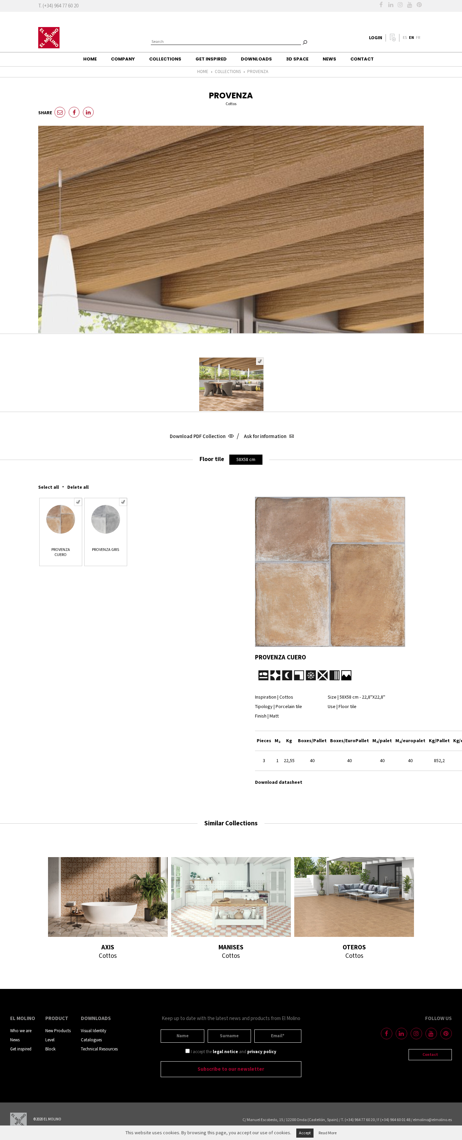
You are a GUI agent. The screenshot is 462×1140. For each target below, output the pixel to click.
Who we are (20, 1031)
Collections (165, 59)
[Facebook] (381, 5)
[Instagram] (400, 5)
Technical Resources (99, 1049)
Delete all (78, 487)
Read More (328, 1133)
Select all (48, 487)
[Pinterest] (419, 5)
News (329, 59)
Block (50, 1049)
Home (90, 59)
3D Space (297, 59)
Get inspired (20, 1049)
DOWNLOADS (256, 59)
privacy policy (261, 1052)
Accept (305, 1133)
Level (49, 1040)
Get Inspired (211, 59)
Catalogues (91, 1040)
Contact (362, 59)
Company (123, 59)
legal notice (225, 1052)
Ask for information (265, 436)
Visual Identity (93, 1031)
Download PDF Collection (198, 436)
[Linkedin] (391, 5)
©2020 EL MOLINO (47, 1119)
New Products (58, 1031)
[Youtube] (410, 5)
